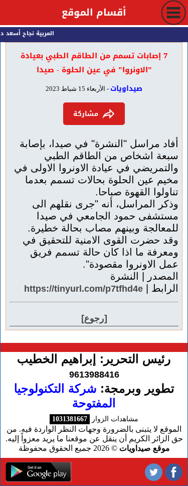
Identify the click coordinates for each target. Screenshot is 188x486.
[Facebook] (173, 471)
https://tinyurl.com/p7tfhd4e (83, 289)
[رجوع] (94, 318)
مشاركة (85, 113)
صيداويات (126, 88)
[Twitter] (153, 471)
